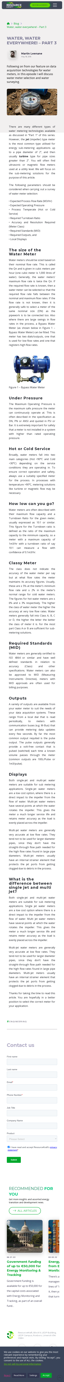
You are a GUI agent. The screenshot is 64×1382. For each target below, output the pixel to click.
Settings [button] (33, 1375)
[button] (53, 5)
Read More (19, 1375)
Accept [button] (46, 1375)
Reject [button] (7, 1375)
